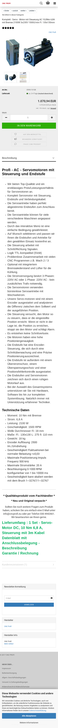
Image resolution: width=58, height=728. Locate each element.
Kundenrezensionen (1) (14, 564)
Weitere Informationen (29, 723)
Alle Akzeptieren (29, 716)
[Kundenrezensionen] (8, 30)
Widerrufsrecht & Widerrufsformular (15, 687)
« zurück (15, 11)
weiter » (23, 11)
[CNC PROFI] (5, 3)
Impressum (6, 668)
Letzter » (32, 11)
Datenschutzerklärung (37, 711)
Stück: (4, 113)
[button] (6, 118)
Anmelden (29, 605)
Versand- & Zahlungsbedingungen (15, 682)
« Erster (6, 11)
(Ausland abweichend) (45, 93)
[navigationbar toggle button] (54, 3)
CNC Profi (52, 32)
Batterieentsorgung (9, 673)
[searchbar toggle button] (41, 3)
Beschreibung (9, 158)
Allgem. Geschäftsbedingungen (14, 678)
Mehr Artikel (8, 644)
